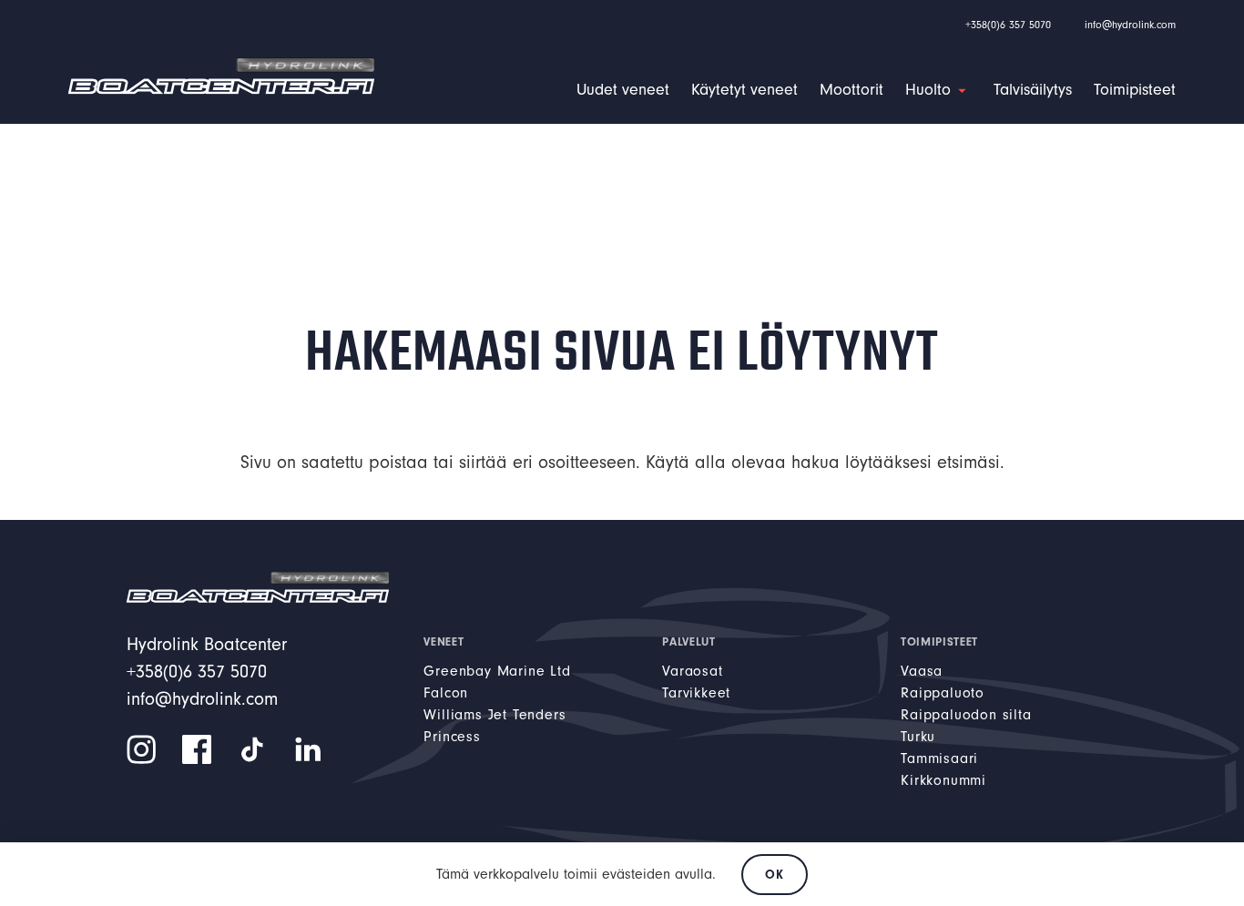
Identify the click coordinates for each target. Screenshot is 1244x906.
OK (774, 874)
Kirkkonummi (943, 780)
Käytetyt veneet (744, 89)
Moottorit (851, 89)
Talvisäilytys (1033, 89)
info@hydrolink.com (1130, 24)
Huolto (928, 89)
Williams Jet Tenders (494, 715)
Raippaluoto (942, 693)
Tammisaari (939, 758)
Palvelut (688, 641)
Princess (451, 736)
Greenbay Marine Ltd (496, 671)
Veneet (443, 641)
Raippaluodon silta (966, 715)
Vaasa (922, 671)
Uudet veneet (622, 89)
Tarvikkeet (696, 693)
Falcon (445, 693)
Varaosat (692, 671)
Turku (918, 736)
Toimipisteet (1135, 89)
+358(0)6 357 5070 (1008, 24)
